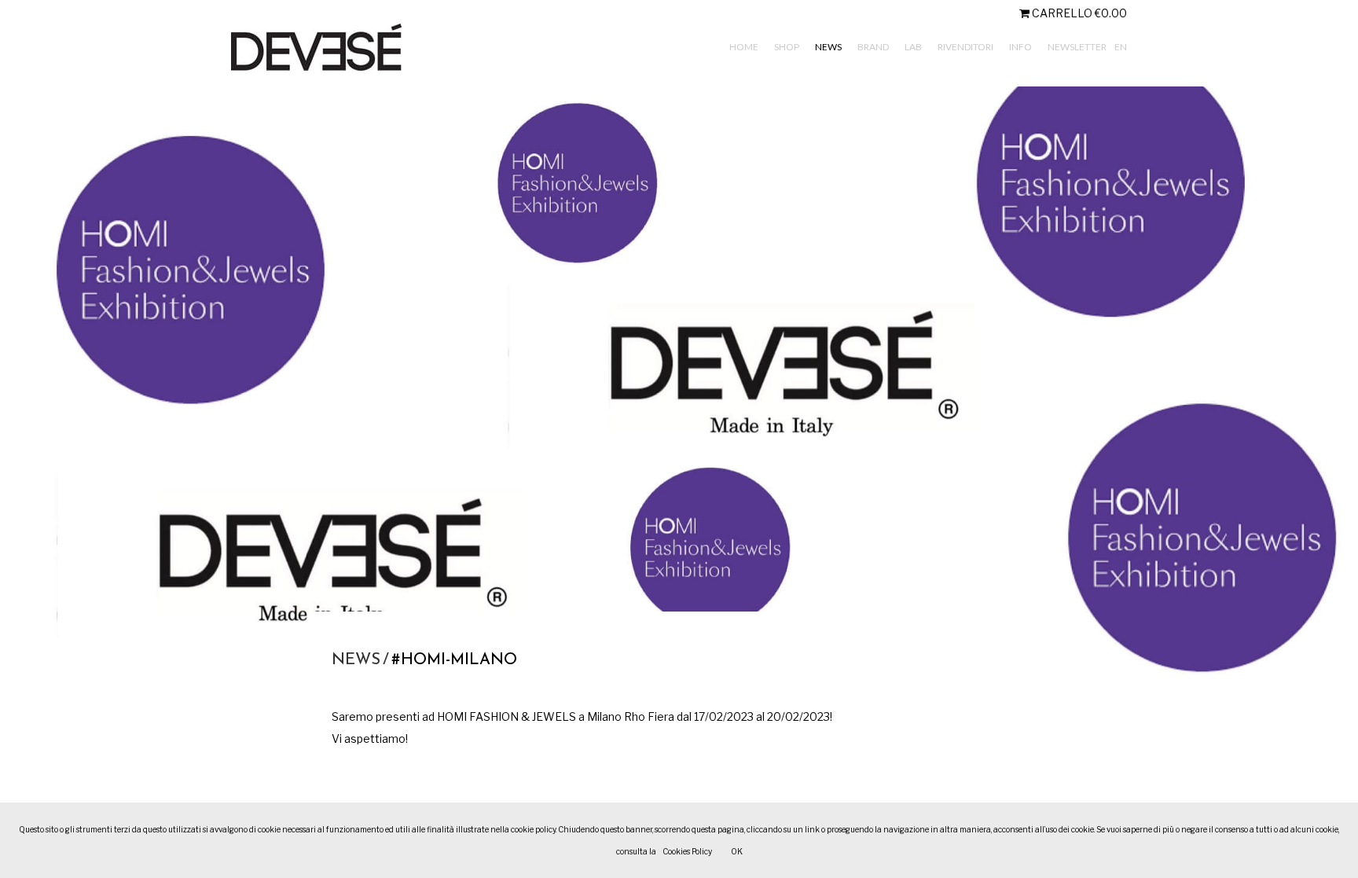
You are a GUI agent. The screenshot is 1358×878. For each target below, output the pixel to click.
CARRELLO (1078, 13)
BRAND (873, 47)
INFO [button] (1020, 47)
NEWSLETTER (1077, 47)
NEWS (828, 47)
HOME (743, 47)
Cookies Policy (687, 851)
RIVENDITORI (965, 47)
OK (737, 851)
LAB (913, 47)
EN (1120, 47)
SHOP (786, 47)
